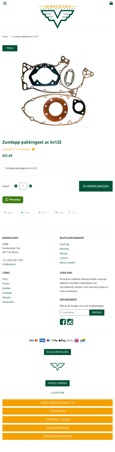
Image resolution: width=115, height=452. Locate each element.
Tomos (5, 283)
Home (5, 36)
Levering (64, 244)
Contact (64, 258)
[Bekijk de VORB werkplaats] (57, 373)
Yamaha (6, 297)
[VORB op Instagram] (70, 323)
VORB (61, 392)
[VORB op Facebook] (63, 323)
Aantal (5, 186)
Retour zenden (67, 262)
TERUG (9, 48)
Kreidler (6, 288)
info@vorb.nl (9, 264)
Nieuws (64, 253)
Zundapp (7, 292)
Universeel (8, 302)
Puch (4, 279)
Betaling (64, 248)
